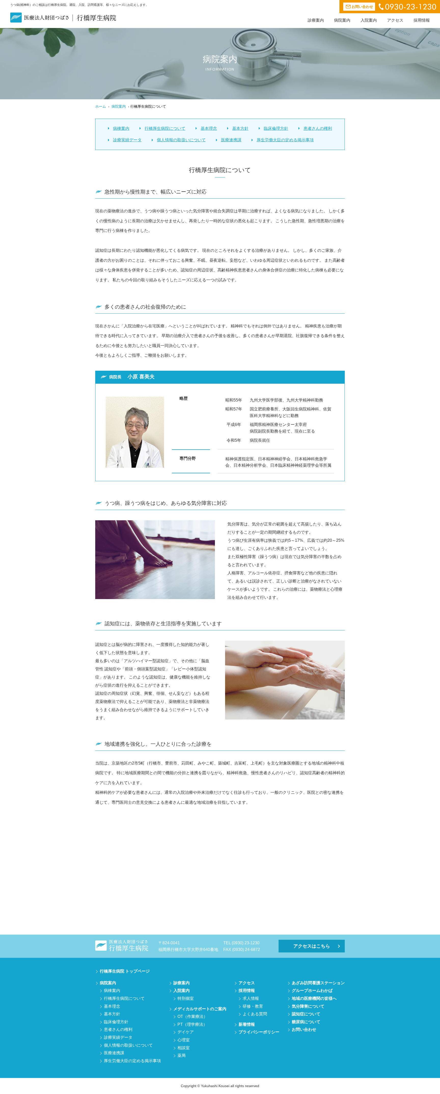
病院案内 (342, 20)
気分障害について (308, 1006)
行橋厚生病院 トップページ (125, 971)
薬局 (181, 1055)
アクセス (395, 20)
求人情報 (251, 998)
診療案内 (316, 20)
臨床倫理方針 (276, 128)
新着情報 (247, 1024)
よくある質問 (255, 1014)
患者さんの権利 (318, 128)
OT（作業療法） (192, 1016)
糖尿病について (306, 1022)
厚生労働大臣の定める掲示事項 (285, 140)
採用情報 (422, 20)
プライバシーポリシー (259, 1032)
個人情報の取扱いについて (181, 140)
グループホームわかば (312, 990)
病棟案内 (121, 128)
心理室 (183, 1040)
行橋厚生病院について (165, 128)
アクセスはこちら (311, 946)
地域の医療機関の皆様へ (314, 998)
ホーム (100, 106)
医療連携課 (231, 140)
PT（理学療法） (192, 1024)
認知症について (306, 1014)
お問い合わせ (304, 1029)
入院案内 (369, 20)
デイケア (185, 1032)
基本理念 (209, 128)
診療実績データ (127, 140)
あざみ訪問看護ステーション (318, 983)
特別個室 (185, 998)
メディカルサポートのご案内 (199, 1009)
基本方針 (240, 128)
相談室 (183, 1048)
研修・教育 (253, 1006)
